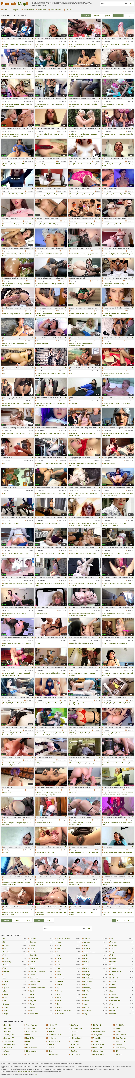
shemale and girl (14, 583)
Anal (4, 949)
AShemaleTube (28, 101)
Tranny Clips (8, 1025)
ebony (77, 433)
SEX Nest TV (53, 1025)
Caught (5, 1014)
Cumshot (33, 984)
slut (29, 643)
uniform (108, 675)
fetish (80, 74)
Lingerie (86, 971)
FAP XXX (29, 1045)
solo (116, 44)
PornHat (64, 221)
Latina (85, 965)
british (96, 254)
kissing (72, 553)
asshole (112, 463)
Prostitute (113, 945)
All (118, 16)
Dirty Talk (33, 1001)
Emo (58, 955)
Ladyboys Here (9, 1035)
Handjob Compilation (64, 1010)
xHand (131, 910)
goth (113, 224)
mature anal (48, 74)
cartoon (74, 585)
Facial (59, 958)
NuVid (98, 131)
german (51, 194)
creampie (73, 104)
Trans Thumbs (31, 1028)
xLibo (50, 1051)
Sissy (112, 975)
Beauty (5, 981)
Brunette (6, 1004)
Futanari (59, 984)
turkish (72, 313)
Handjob (59, 1007)
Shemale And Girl (116, 971)
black (115, 74)
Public (112, 949)
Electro (59, 952)
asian (55, 104)
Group (59, 1001)
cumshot (104, 46)
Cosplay (32, 962)
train (51, 104)
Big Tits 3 (74, 1035)
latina (119, 44)
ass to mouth (60, 733)
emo (13, 613)
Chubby (32, 945)
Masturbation (88, 978)
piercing (37, 555)
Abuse (36, 1074)
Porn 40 (96, 1028)
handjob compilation (49, 795)
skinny (26, 553)
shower (61, 583)
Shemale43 (30, 1035)
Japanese (86, 949)
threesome (40, 733)
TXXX (98, 850)
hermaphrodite (128, 224)
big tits (37, 76)
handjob (5, 44)
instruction (19, 673)
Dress (59, 942)
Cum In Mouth (35, 981)
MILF (70, 226)
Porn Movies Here (55, 1035)
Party (85, 1014)
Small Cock (114, 978)
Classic (32, 949)
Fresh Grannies (31, 1048)
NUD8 (28, 1041)
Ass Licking (7, 962)
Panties (86, 1007)
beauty (11, 44)
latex (44, 373)
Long (128, 16)
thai (40, 46)
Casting (5, 1010)
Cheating (33, 942)
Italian (85, 945)
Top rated (107, 16)
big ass (107, 76)
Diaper (32, 997)
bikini (76, 553)
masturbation (10, 106)
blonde (104, 256)
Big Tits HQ (97, 1025)
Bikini (5, 991)
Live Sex (67, 10)
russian (58, 74)
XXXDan (98, 221)
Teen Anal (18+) (115, 1001)
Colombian (33, 955)
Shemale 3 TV (9, 1038)
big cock (26, 313)
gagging (119, 912)
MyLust (131, 401)
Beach (5, 978)
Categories (14, 10)
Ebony (59, 949)
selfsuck (57, 523)
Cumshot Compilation (37, 988)
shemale (15, 44)
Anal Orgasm (7, 952)
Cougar (32, 965)
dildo (5, 46)
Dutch (59, 945)
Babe (5, 968)
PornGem (130, 700)
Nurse (85, 997)
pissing (5, 134)
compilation (74, 76)
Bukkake (6, 1007)
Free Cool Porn (31, 1031)
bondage (60, 104)
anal (54, 74)
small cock (54, 44)
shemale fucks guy (115, 795)
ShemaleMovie (29, 41)
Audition (6, 965)
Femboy (59, 968)
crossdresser (126, 44)
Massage (86, 975)
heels (11, 345)
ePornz (6, 1051)
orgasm (16, 134)
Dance (32, 994)
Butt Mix (74, 1051)
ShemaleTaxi (62, 101)
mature (72, 44)
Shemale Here (9, 1041)
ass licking (90, 583)
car (22, 703)
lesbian (83, 134)
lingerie (41, 106)
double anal (85, 343)
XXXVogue (30, 71)
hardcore (104, 226)
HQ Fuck (51, 1031)
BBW (86, 104)
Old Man (86, 1001)
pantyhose (73, 194)
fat (52, 284)
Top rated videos (54, 10)
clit (32, 194)
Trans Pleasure (31, 1025)
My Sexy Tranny (9, 1045)
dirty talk (130, 254)
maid (131, 673)
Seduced (113, 965)
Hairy (58, 1004)
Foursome (60, 978)
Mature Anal (87, 981)
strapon (88, 224)
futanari (117, 224)
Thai (111, 1004)
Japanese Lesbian (89, 952)
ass (31, 313)
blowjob (21, 44)
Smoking (113, 981)
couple (71, 46)
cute (43, 254)
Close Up (33, 952)
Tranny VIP (7, 1031)
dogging (21, 912)
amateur (39, 44)
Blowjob (6, 994)
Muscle (85, 994)
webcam (41, 914)
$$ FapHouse (29, 401)
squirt (122, 134)
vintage (92, 763)
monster (127, 882)
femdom (50, 313)
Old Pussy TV (75, 1054)
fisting (63, 373)
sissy (62, 134)
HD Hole (51, 1045)
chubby (104, 615)
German (59, 991)
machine (129, 583)
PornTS (51, 1048)
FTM (86, 852)
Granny (59, 997)
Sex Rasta (74, 1025)
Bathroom (6, 971)
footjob (20, 164)
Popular (86, 16)
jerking (28, 254)
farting (48, 284)
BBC (90, 525)
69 (4, 942)
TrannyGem (96, 71)
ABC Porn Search (77, 1028)
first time (129, 164)
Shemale (113, 968)
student (49, 583)
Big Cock (6, 988)
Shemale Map (15, 3)
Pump (112, 952)
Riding (112, 955)
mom (43, 44)
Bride (5, 1001)
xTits (98, 430)
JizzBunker (97, 101)
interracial (92, 433)
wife (63, 74)
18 (97, 164)
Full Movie (60, 981)
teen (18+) (121, 74)
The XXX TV (8, 1048)
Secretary (113, 962)
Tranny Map (8, 1028)
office (26, 912)
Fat (58, 962)
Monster (86, 991)
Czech (32, 991)
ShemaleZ (63, 640)
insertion (129, 823)
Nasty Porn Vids (54, 1041)
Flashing (59, 975)
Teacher (113, 994)
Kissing (85, 958)
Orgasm (86, 1004)
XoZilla (64, 790)
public (59, 44)
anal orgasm (14, 136)
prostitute (71, 495)
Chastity (33, 939)
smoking (26, 44)
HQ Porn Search (76, 1038)
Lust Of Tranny (31, 1038)
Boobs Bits (52, 1038)
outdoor (104, 106)
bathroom (123, 164)
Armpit (5, 958)
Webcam (113, 1014)
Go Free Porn (53, 1054)
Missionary (87, 988)
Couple (32, 968)
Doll (31, 1010)
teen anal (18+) (73, 136)
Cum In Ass (34, 978)
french (89, 44)
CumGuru (52, 1028)
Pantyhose (87, 1010)
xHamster (63, 41)
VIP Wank (74, 1031)
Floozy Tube (75, 1041)
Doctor (32, 1004)
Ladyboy (86, 962)
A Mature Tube (76, 1048)
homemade (17, 74)
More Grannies (31, 1051)
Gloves (59, 994)
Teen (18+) (114, 997)
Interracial (86, 942)
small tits (10, 735)
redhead (92, 164)
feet (105, 44)
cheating (71, 435)
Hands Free (61, 1014)
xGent (28, 1054)
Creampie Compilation (37, 971)
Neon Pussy (75, 1045)
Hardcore (86, 939)
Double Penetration (63, 939)
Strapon (113, 988)
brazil (108, 44)
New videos (41, 10)
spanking (16, 675)
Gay (58, 988)
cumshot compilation (17, 882)
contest (12, 523)
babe (103, 405)
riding (3, 106)
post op (104, 166)
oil (88, 613)
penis (122, 224)
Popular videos (27, 10)
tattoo (5, 493)
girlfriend (106, 463)
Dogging (32, 1007)
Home (4, 10)
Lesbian (86, 968)
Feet (58, 965)
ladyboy (89, 74)
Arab (4, 955)
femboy (37, 136)
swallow (25, 134)
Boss (5, 997)
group (87, 763)
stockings (78, 44)
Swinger (113, 991)
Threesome (114, 1007)
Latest (96, 16)
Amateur (6, 945)
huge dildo (128, 74)
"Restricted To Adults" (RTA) (25, 1071)
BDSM (58, 164)
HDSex (98, 191)
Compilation (34, 958)
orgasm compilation (82, 525)
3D (25, 882)
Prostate (113, 942)
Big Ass (5, 984)
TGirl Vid (7, 1054)
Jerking (85, 955)
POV (71, 254)
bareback (25, 583)
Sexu (65, 730)
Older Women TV (99, 1031)
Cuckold (32, 975)
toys (58, 134)
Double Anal (34, 1014)
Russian (113, 958)
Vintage (112, 1010)
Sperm (112, 984)
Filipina (59, 971)
